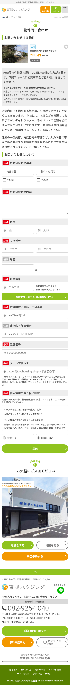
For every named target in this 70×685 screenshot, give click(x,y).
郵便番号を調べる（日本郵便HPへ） (35, 296)
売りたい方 (40, 669)
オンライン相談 (54, 642)
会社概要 (13, 669)
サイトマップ (23, 673)
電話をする (17, 545)
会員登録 (45, 11)
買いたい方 (26, 669)
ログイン (55, 11)
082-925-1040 (28, 608)
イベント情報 (55, 669)
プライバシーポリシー (43, 673)
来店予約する (35, 556)
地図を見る (52, 545)
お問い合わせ (37, 631)
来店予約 (19, 642)
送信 (35, 449)
